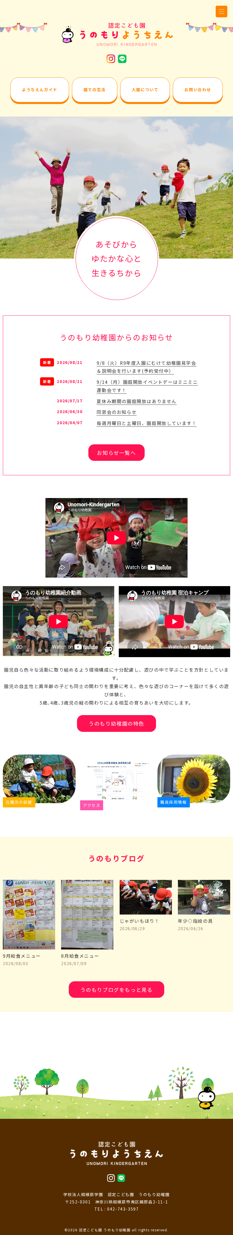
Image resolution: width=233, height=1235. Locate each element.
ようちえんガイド (39, 89)
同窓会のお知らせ (117, 412)
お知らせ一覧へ (116, 452)
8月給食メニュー (80, 959)
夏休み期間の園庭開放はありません (137, 401)
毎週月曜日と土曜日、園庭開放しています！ (147, 423)
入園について (145, 89)
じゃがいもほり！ (140, 924)
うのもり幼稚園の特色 (116, 723)
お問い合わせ (197, 89)
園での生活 (95, 89)
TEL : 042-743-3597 (116, 1209)
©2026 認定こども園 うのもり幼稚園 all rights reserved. (117, 1229)
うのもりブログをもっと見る (116, 989)
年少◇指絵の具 (195, 924)
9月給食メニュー (22, 959)
